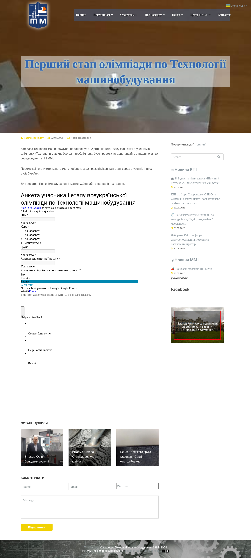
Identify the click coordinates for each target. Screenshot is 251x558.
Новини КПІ (186, 169)
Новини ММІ (187, 260)
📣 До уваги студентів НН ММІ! (191, 269)
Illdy (96, 547)
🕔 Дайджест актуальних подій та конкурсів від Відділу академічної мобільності (192, 219)
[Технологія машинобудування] (34, 14)
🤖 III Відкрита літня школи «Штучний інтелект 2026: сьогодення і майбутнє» (195, 180)
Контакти (224, 14)
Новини (81, 14)
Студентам (127, 14)
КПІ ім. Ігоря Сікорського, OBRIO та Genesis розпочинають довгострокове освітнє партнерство (195, 198)
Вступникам (102, 14)
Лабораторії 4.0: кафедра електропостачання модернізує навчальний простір (190, 239)
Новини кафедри (81, 137)
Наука (176, 14)
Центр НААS (198, 14)
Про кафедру (153, 14)
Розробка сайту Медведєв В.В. (142, 550)
